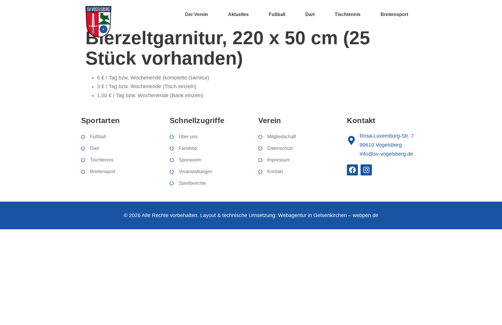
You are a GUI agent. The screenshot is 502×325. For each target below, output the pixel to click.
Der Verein (196, 14)
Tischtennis (348, 14)
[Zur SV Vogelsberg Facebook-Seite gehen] (352, 169)
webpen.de (365, 215)
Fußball (277, 14)
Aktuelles (238, 14)
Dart (310, 14)
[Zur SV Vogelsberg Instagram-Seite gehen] (366, 169)
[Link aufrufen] (98, 21)
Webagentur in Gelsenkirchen (312, 215)
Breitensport (394, 14)
